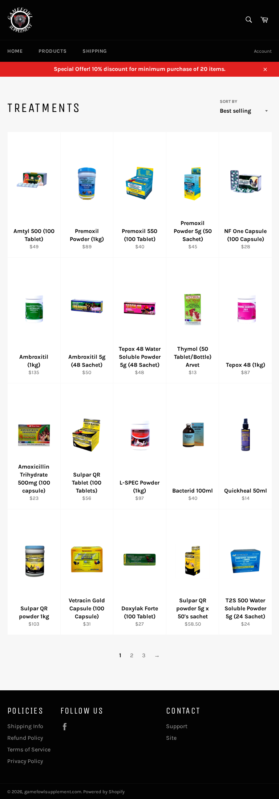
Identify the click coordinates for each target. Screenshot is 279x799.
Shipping (94, 51)
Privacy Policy (25, 761)
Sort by (228, 101)
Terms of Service (28, 749)
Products (52, 51)
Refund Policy (25, 737)
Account (263, 51)
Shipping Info (25, 726)
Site (171, 737)
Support (176, 726)
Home (15, 51)
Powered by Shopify (104, 791)
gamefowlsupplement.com (52, 791)
